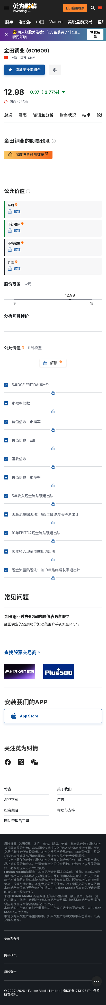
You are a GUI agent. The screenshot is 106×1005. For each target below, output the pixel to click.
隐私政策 (10, 955)
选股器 (25, 22)
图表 (23, 115)
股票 (9, 22)
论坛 (101, 115)
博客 (7, 789)
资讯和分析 (43, 115)
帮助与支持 (66, 810)
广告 (60, 799)
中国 (40, 22)
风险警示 (10, 972)
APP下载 (11, 799)
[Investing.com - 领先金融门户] (25, 8)
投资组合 (11, 810)
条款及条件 (12, 939)
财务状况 (68, 115)
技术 (86, 115)
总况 (8, 115)
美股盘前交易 (80, 22)
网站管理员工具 (16, 821)
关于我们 (64, 789)
